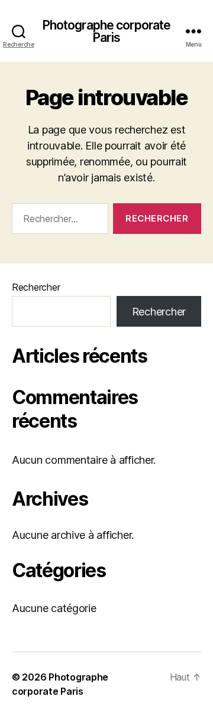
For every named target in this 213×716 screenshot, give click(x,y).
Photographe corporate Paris (107, 31)
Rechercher (36, 287)
